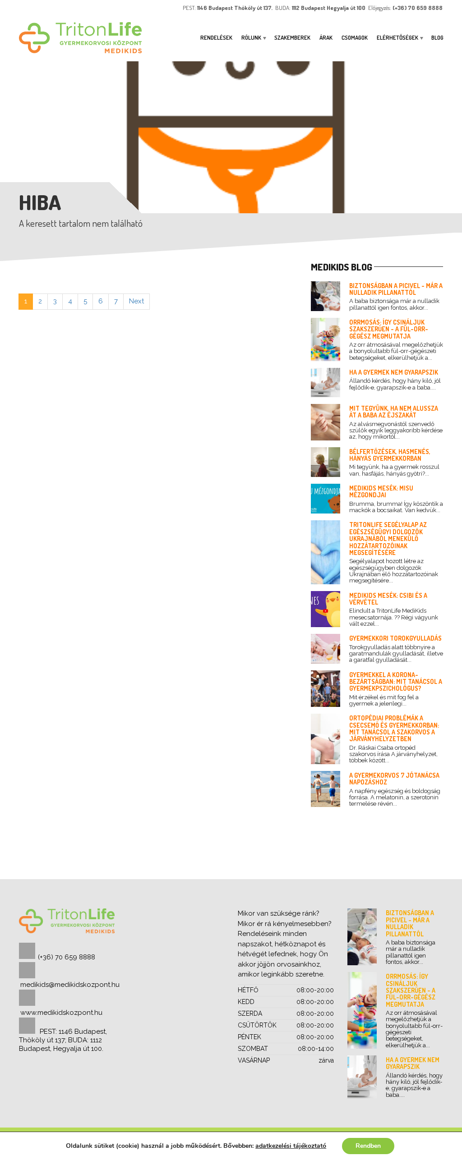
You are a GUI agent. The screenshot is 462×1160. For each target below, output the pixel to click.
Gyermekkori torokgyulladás (395, 638)
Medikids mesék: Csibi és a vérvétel (388, 598)
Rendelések (216, 37)
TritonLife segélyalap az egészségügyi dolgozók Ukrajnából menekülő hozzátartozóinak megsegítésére (388, 538)
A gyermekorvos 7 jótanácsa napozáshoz (394, 778)
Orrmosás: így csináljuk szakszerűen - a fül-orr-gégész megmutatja (388, 329)
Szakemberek (292, 37)
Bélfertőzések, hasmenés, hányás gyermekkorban (389, 455)
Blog (437, 37)
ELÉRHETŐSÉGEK (397, 37)
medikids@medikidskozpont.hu (70, 985)
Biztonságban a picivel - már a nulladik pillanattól (396, 289)
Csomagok (355, 37)
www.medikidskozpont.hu (61, 1013)
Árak (326, 37)
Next (136, 301)
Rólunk (251, 37)
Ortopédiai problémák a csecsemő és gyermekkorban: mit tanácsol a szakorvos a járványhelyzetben (394, 728)
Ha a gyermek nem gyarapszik (393, 372)
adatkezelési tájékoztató (290, 1146)
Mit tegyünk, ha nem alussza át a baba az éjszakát (393, 411)
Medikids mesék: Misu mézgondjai (381, 491)
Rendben (368, 1146)
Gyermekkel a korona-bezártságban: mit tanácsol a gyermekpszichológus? (395, 681)
